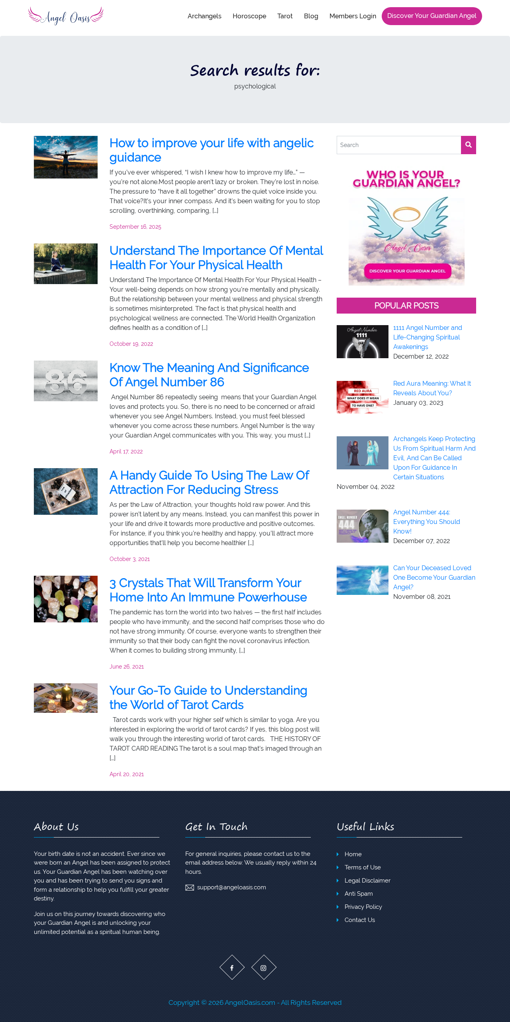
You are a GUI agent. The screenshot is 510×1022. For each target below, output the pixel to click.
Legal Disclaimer (367, 880)
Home (353, 854)
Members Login (353, 16)
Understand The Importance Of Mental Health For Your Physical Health (216, 257)
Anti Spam (359, 893)
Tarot (285, 16)
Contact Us (360, 920)
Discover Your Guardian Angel (432, 16)
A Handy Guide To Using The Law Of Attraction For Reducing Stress (209, 482)
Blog (311, 16)
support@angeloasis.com (231, 887)
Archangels (205, 16)
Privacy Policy (363, 906)
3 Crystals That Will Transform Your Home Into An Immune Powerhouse (208, 590)
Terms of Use (363, 867)
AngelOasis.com (250, 1002)
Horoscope (249, 16)
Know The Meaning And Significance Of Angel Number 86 (209, 375)
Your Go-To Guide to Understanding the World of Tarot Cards (209, 697)
